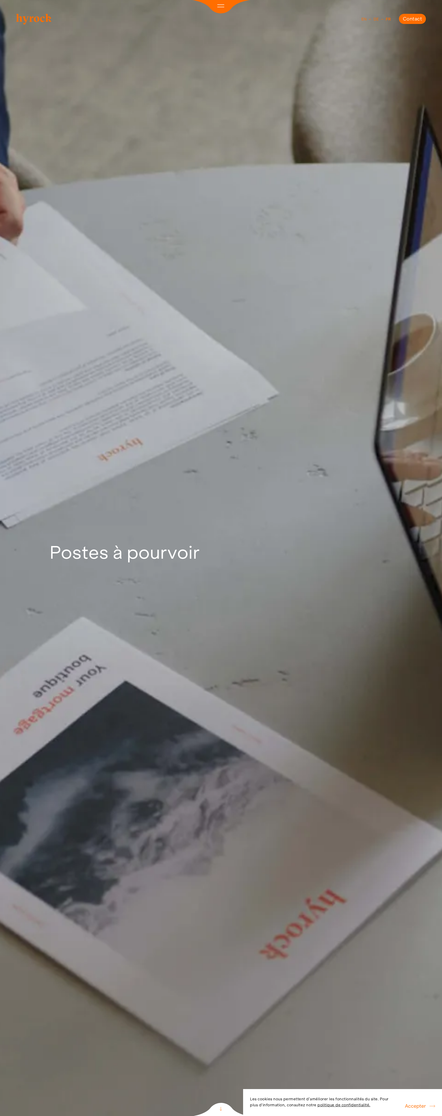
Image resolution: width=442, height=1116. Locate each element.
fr (388, 19)
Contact (412, 19)
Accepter (415, 1106)
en (364, 19)
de (376, 19)
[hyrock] (33, 23)
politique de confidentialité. (343, 1104)
